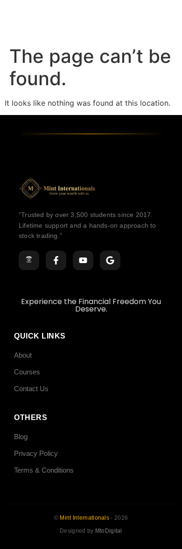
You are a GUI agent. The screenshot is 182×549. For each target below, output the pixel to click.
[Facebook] (56, 260)
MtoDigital (108, 531)
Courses (27, 372)
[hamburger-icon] (166, 20)
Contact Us (31, 389)
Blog (21, 437)
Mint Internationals (85, 518)
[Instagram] (29, 260)
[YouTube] (83, 260)
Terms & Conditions (44, 470)
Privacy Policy (36, 453)
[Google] (110, 260)
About (23, 355)
